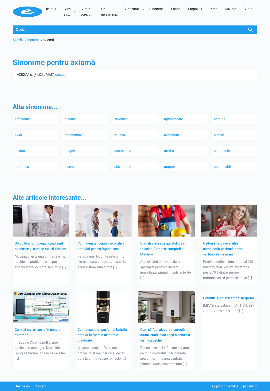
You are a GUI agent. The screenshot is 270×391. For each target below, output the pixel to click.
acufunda (22, 167)
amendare (22, 119)
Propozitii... (196, 9)
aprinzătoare (173, 119)
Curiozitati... (132, 9)
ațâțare (169, 167)
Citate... (249, 9)
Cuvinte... (232, 9)
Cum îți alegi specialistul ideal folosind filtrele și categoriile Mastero (162, 248)
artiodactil (121, 119)
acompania (122, 151)
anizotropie (122, 167)
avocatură (171, 135)
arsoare (70, 119)
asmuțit (219, 119)
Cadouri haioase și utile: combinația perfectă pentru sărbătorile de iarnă (223, 248)
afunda (119, 135)
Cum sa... (67, 11)
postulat (61, 75)
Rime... (215, 9)
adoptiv (70, 151)
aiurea (69, 167)
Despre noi (23, 386)
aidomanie (222, 151)
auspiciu (220, 135)
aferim (169, 151)
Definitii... (52, 9)
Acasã (17, 40)
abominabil (222, 167)
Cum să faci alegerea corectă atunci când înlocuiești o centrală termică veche (165, 335)
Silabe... (177, 9)
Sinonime (32, 40)
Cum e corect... (86, 11)
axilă (18, 135)
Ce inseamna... (110, 11)
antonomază (74, 135)
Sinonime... (157, 9)
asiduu (20, 151)
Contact (40, 386)
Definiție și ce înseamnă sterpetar (228, 298)
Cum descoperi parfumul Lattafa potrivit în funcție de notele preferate (102, 335)
